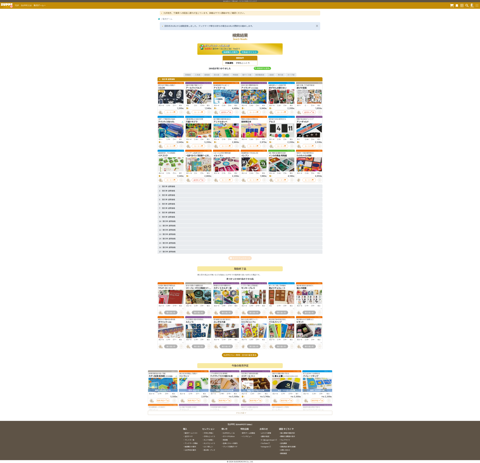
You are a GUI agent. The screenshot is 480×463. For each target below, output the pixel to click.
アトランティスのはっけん (166, 122)
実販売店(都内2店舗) (288, 447)
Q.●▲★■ (277, 376)
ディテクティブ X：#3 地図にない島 (221, 376)
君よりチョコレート (277, 288)
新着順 (188, 75)
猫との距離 (301, 288)
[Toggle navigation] (477, 5)
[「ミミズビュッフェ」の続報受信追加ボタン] (243, 346)
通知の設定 (265, 436)
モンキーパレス (248, 288)
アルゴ (272, 122)
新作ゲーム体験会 (248, 433)
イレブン (245, 156)
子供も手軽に (209, 433)
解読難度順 (259, 75)
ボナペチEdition (229, 436)
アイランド (245, 88)
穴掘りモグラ (192, 122)
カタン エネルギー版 (223, 288)
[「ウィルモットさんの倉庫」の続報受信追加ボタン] (299, 180)
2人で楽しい (208, 447)
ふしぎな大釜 (219, 322)
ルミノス (190, 322)
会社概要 (283, 443)
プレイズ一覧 (189, 440)
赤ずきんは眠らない (277, 88)
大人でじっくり (209, 443)
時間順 (235, 75)
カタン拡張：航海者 (157, 376)
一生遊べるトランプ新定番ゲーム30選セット (200, 156)
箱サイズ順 (246, 75)
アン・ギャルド (303, 122)
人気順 (197, 75)
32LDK (161, 88)
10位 (162, 91)
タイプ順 (290, 75)
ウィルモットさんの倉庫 (304, 156)
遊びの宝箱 (302, 88)
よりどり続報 (266, 433)
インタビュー (247, 436)
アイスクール (219, 88)
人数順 (271, 75)
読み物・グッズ (209, 450)
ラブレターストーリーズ (165, 288)
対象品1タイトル (249, 52)
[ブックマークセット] (457, 5)
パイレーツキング (310, 376)
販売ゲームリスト (191, 433)
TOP (17, 5)
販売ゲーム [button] (39, 5)
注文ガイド (189, 436)
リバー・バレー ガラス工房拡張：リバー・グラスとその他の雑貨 (205, 288)
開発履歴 (283, 453)
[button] (262, 68)
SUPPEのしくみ (229, 433)
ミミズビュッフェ (248, 322)
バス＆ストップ (275, 322)
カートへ (170, 112)
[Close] (317, 25)
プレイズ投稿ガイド (230, 447)
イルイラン (218, 156)
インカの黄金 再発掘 (278, 156)
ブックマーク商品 (191, 443)
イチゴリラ (163, 156)
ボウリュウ (162, 322)
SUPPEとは (26, 5)
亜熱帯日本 (246, 122)
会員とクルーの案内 (230, 443)
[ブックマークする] (181, 112)
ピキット (300, 322)
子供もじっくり (209, 436)
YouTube (264, 443)
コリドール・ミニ (248, 376)
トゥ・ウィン (184, 376)
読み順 (216, 75)
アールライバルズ (194, 88)
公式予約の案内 (190, 450)
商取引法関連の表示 (287, 436)
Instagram (265, 447)
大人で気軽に (209, 440)
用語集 (225, 440)
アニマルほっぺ (220, 122)
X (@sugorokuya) (268, 440)
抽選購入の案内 (231, 52)
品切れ (223, 112)
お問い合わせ (285, 450)
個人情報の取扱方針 (287, 433)
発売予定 (160, 401)
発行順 (280, 75)
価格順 (207, 75)
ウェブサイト (285, 440)
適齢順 (226, 75)
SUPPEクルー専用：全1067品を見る (240, 355)
